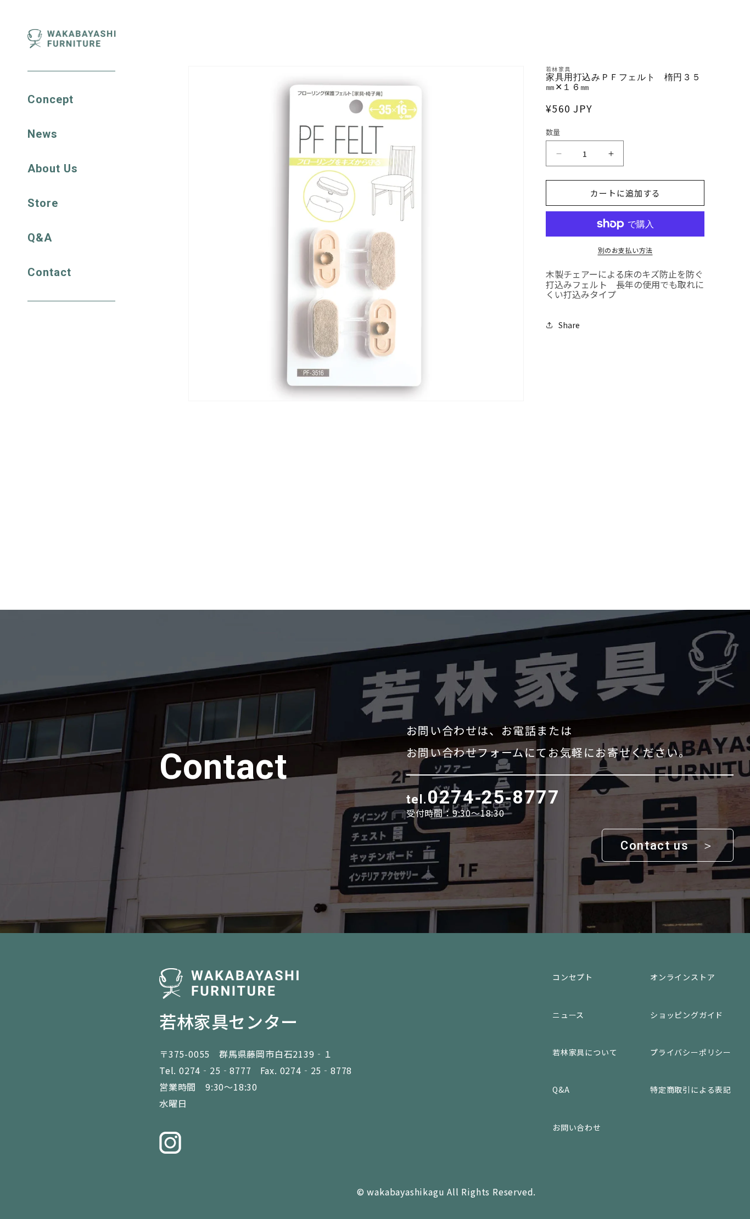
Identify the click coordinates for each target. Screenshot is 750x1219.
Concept (50, 99)
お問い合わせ (576, 1127)
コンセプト (572, 976)
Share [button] (569, 324)
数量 (553, 132)
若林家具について (584, 1052)
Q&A (39, 238)
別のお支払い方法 (625, 250)
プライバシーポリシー (690, 1052)
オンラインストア (682, 976)
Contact (49, 272)
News (42, 134)
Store (42, 203)
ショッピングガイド (686, 1014)
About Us (52, 168)
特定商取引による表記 (690, 1089)
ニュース (568, 1014)
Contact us (654, 845)
